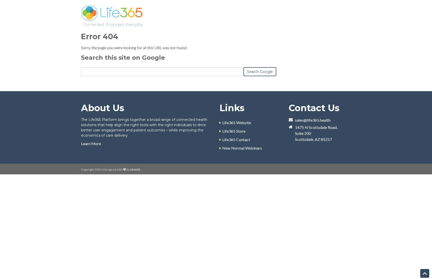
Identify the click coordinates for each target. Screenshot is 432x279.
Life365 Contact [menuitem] (236, 139)
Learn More (91, 143)
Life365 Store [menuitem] (234, 131)
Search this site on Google (123, 57)
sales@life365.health (312, 120)
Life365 (135, 169)
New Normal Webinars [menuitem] (242, 148)
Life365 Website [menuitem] (236, 122)
